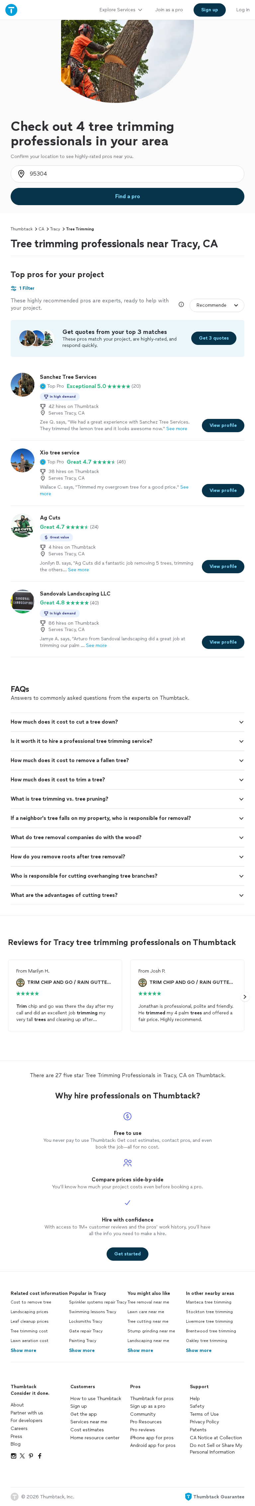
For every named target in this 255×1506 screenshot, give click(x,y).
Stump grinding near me (151, 1331)
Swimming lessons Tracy (92, 1311)
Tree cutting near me (148, 1321)
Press (16, 1436)
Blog (16, 1444)
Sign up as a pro (147, 1406)
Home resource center (95, 1438)
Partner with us (27, 1413)
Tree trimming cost (29, 1331)
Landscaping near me (148, 1340)
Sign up (78, 1406)
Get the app (83, 1414)
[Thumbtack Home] (11, 10)
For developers (26, 1420)
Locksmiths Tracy (85, 1321)
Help (195, 1398)
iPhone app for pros (152, 1438)
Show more (23, 1350)
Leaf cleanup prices (29, 1321)
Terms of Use (204, 1414)
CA (41, 229)
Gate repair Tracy (86, 1331)
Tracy (55, 229)
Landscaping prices (29, 1311)
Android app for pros (153, 1445)
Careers (19, 1428)
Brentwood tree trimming (211, 1331)
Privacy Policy (204, 1422)
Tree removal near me (148, 1302)
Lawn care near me (146, 1311)
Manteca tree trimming (208, 1302)
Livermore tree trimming (209, 1321)
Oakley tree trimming (206, 1340)
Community (142, 1414)
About (17, 1405)
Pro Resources (146, 1422)
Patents (198, 1430)
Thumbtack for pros (152, 1398)
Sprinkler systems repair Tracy (98, 1302)
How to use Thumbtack (95, 1398)
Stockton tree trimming (209, 1311)
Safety (197, 1406)
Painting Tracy (82, 1340)
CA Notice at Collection (216, 1438)
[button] (52, 386)
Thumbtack (22, 229)
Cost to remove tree (31, 1302)
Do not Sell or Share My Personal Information (216, 1449)
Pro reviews (142, 1430)
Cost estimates (87, 1430)
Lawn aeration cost (29, 1340)
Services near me (88, 1422)
